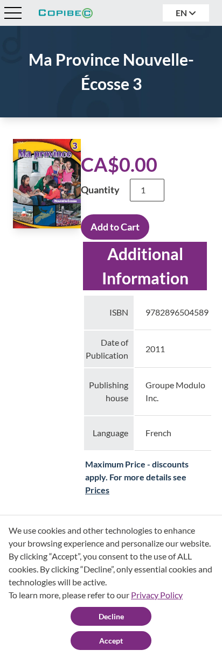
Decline (111, 616)
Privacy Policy (157, 595)
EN (182, 13)
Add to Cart (115, 227)
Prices (97, 490)
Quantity (100, 189)
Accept (111, 640)
